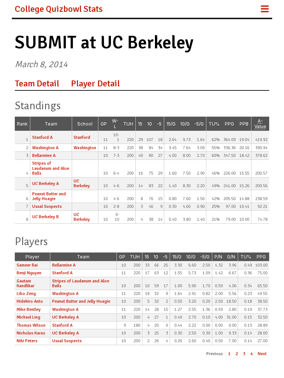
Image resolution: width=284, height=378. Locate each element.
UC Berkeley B (45, 217)
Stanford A (42, 137)
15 (140, 124)
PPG (229, 124)
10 (149, 124)
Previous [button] (214, 354)
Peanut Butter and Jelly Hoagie (49, 196)
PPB (244, 124)
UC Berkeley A (45, 183)
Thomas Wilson (31, 325)
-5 (159, 124)
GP (104, 124)
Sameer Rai (27, 265)
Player (32, 257)
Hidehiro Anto (30, 301)
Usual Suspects (47, 206)
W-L (115, 123)
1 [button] (229, 354)
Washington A (45, 148)
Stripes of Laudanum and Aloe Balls (50, 168)
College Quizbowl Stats (59, 8)
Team (51, 124)
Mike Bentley (29, 309)
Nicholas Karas (31, 333)
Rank (22, 124)
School (84, 124)
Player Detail (95, 83)
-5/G (199, 124)
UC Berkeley (82, 183)
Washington (85, 148)
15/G (171, 124)
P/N (218, 257)
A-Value (260, 123)
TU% (214, 124)
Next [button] (262, 354)
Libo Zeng (26, 293)
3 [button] (244, 354)
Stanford (82, 137)
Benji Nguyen (29, 273)
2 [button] (237, 354)
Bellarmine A (43, 155)
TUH (128, 124)
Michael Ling (28, 317)
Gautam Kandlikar (25, 283)
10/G (185, 124)
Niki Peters (27, 341)
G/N (231, 257)
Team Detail (37, 83)
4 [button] (251, 354)
